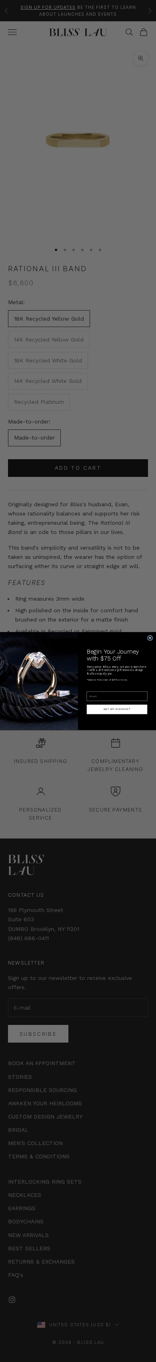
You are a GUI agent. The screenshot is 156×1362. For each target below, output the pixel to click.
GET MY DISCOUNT (117, 709)
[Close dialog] (150, 638)
